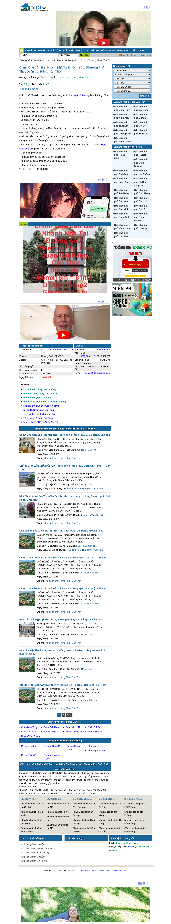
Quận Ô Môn (94, 727)
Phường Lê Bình (96, 746)
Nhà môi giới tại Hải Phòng (34, 861)
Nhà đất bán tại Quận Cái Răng (39, 389)
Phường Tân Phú (29, 755)
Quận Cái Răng (51, 727)
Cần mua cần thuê (64, 50)
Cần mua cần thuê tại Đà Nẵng (109, 830)
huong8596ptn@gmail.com (97, 373)
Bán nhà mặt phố (41, 60)
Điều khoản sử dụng (86, 870)
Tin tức (85, 50)
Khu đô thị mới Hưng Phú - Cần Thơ (93, 60)
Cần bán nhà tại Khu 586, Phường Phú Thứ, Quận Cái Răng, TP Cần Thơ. (61, 530)
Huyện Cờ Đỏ (50, 731)
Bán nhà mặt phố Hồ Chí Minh (121, 155)
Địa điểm (142, 50)
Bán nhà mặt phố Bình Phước (140, 217)
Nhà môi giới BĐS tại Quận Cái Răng (41, 422)
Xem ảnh (23, 224)
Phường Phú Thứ (77, 95)
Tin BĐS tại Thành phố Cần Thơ (39, 414)
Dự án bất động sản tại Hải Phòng (135, 805)
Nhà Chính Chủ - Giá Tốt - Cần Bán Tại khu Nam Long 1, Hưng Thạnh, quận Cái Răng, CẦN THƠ (64, 498)
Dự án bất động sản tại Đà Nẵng (109, 805)
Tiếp (69, 715)
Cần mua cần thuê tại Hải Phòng (135, 830)
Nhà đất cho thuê (46, 50)
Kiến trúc (95, 50)
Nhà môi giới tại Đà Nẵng (33, 857)
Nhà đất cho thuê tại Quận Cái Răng (41, 406)
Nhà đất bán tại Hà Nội (58, 812)
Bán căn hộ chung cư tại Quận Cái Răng (44, 401)
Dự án (77, 50)
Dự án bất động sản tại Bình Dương (84, 805)
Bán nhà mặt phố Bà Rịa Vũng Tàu (140, 182)
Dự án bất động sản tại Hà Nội (58, 805)
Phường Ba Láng (29, 746)
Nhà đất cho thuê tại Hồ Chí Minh (32, 822)
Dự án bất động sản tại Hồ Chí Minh (32, 805)
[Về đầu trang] (168, 921)
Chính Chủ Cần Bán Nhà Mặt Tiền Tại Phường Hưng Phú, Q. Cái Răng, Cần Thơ (64, 435)
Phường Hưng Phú (52, 746)
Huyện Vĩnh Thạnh (30, 736)
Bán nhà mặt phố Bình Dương (140, 163)
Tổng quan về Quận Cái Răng (38, 418)
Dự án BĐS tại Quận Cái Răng (38, 410)
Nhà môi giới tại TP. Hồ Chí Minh (37, 848)
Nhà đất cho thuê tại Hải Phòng (134, 822)
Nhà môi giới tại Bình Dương (35, 852)
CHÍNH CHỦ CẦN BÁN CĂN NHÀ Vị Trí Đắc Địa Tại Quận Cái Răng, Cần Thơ (62, 685)
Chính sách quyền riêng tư (114, 870)
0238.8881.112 (88, 356)
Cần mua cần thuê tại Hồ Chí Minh (31, 830)
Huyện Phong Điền (75, 731)
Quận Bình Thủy (29, 727)
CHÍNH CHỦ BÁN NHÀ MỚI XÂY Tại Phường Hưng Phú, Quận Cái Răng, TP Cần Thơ (64, 467)
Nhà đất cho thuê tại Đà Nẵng (110, 822)
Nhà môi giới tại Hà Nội (32, 844)
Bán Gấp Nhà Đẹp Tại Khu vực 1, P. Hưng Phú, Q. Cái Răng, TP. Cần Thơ (60, 619)
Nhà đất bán (30, 50)
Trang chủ (25, 60)
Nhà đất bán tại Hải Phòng (133, 814)
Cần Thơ (56, 60)
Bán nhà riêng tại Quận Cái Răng (40, 393)
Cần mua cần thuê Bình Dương (84, 830)
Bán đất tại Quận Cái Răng (37, 397)
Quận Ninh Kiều (73, 727)
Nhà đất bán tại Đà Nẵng (107, 814)
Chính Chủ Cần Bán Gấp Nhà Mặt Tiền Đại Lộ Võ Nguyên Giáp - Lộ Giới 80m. (63, 557)
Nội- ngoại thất (108, 50)
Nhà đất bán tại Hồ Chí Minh (32, 814)
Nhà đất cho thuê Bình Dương (84, 822)
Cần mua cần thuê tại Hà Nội (57, 827)
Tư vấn (133, 50)
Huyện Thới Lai (95, 731)
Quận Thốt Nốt (28, 731)
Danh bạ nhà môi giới (32, 838)
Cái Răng (68, 60)
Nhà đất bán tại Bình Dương (83, 814)
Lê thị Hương (103, 349)
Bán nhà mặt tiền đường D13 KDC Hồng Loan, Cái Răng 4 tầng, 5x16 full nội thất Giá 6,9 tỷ (62, 652)
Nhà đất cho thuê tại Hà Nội (58, 818)
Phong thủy (122, 50)
